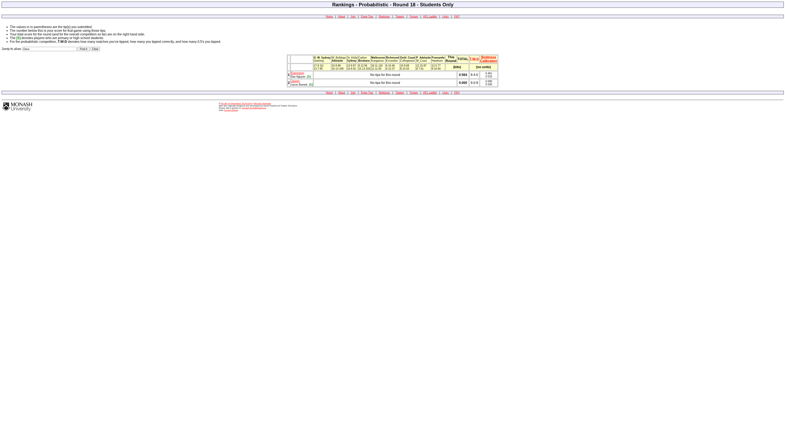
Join (353, 16)
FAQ (457, 16)
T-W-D (474, 59)
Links (445, 16)
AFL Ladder (430, 16)
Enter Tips (367, 16)
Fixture (414, 16)
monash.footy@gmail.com (254, 108)
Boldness (488, 57)
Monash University (262, 103)
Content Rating (231, 110)
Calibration (488, 61)
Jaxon (295, 81)
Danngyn (297, 73)
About (341, 16)
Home (329, 16)
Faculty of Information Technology (236, 103)
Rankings (384, 16)
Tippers (399, 16)
